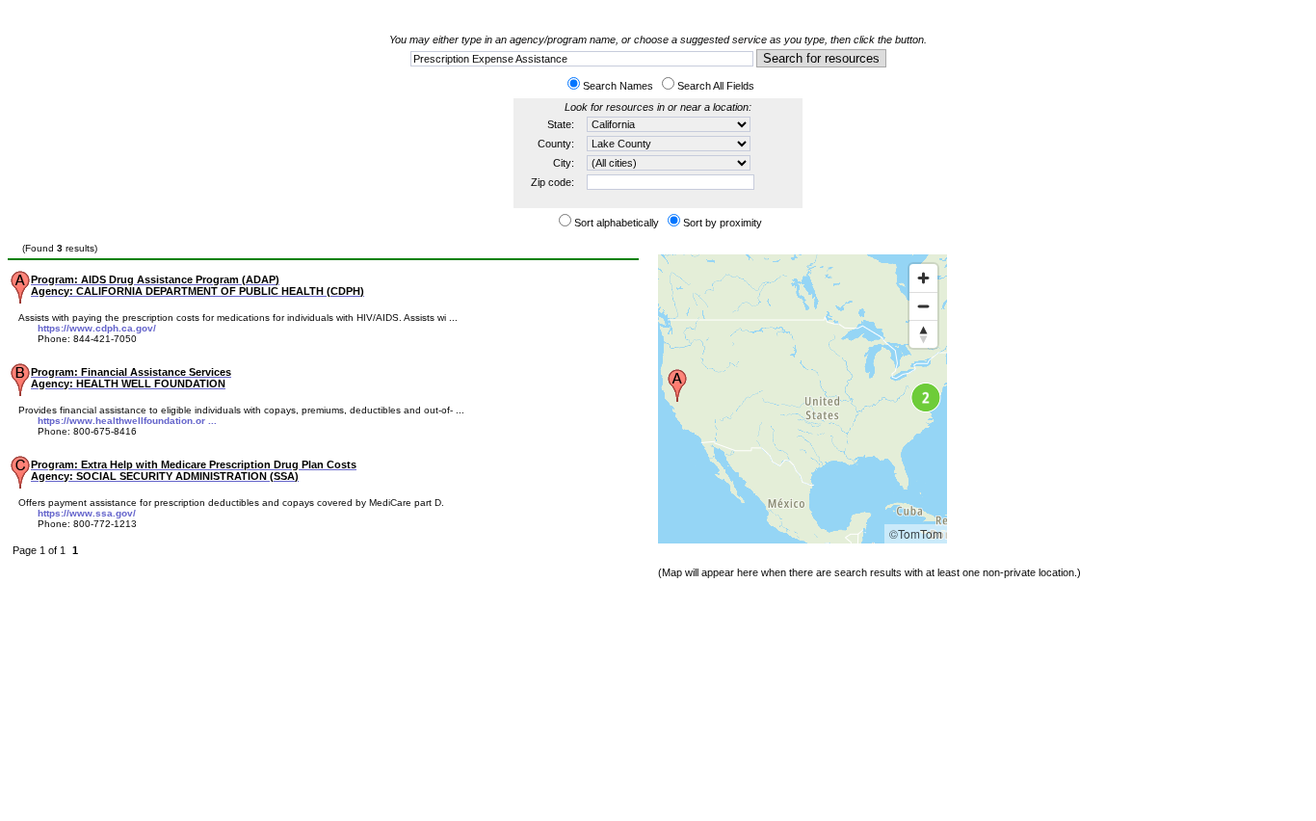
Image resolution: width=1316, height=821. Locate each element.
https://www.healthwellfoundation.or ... (127, 420)
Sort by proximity (722, 222)
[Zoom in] (923, 278)
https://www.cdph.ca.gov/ (97, 328)
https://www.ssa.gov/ (87, 513)
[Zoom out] (923, 306)
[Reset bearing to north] (923, 334)
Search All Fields (715, 86)
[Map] (802, 398)
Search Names (618, 86)
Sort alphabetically (616, 222)
